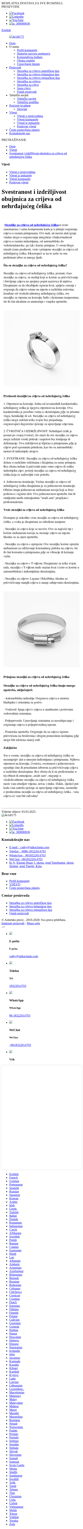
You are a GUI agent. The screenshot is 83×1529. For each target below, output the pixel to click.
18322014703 (17, 986)
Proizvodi (15, 67)
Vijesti (13, 112)
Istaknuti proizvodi (13, 923)
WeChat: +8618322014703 (25, 859)
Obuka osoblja (26, 60)
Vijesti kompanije (27, 119)
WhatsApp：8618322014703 (27, 855)
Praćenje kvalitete (20, 105)
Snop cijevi (24, 88)
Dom (12, 43)
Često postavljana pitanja (24, 129)
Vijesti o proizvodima (30, 116)
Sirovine (22, 109)
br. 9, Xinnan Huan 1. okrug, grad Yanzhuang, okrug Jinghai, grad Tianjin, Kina (41, 864)
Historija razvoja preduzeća (33, 53)
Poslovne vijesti (26, 126)
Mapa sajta (33, 923)
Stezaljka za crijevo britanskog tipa (38, 74)
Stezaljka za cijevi (28, 84)
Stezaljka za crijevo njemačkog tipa (38, 78)
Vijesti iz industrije (28, 123)
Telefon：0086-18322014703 (27, 851)
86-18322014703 (19, 1015)
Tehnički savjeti (26, 98)
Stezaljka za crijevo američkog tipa (38, 71)
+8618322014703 (20, 1045)
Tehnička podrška (28, 102)
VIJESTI (14, 884)
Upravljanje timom (28, 64)
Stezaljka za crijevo (29, 81)
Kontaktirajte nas (19, 133)
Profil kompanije (27, 50)
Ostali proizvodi (26, 91)
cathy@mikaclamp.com (23, 956)
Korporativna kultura (29, 57)
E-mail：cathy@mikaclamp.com (29, 847)
